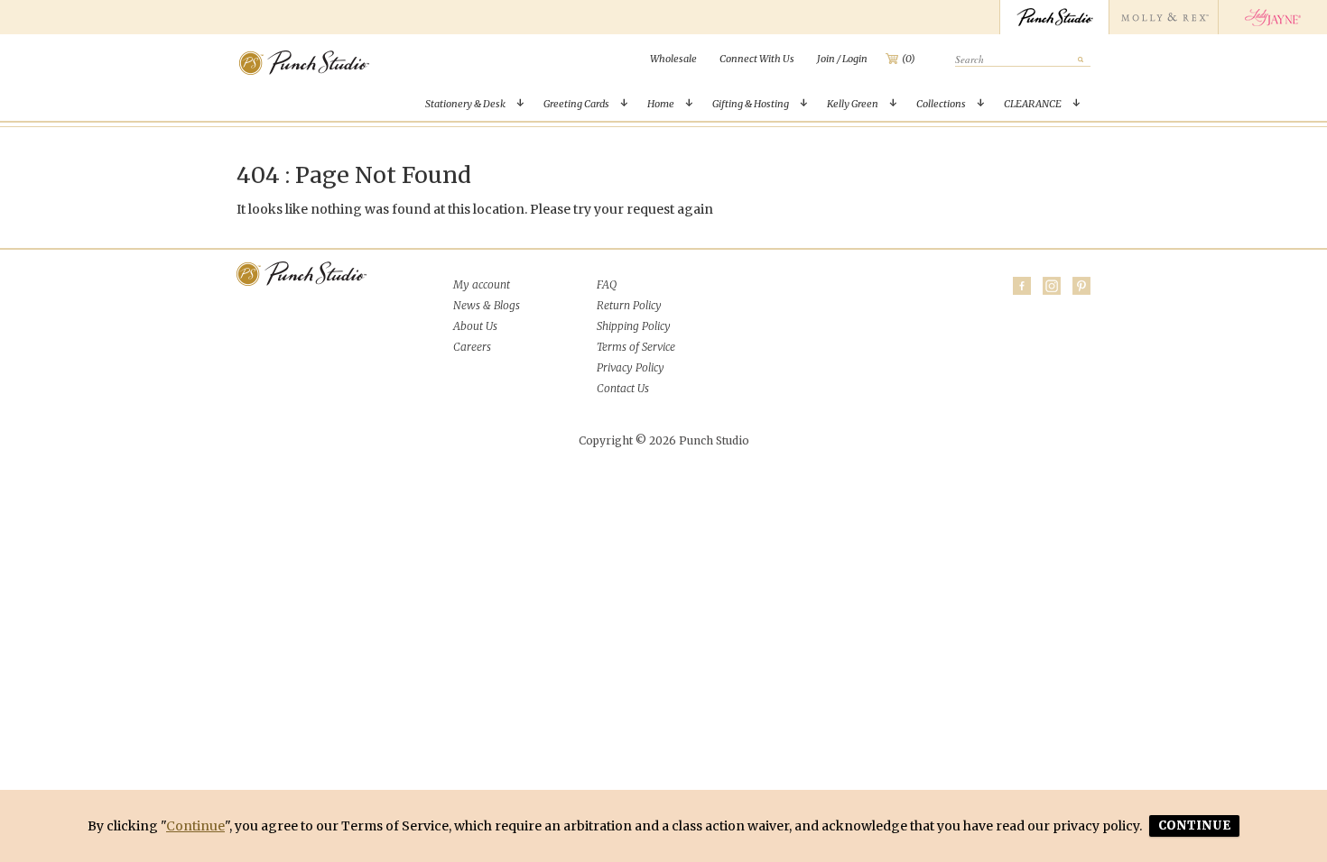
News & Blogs (486, 305)
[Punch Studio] (1054, 17)
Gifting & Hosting (750, 103)
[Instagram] (1052, 286)
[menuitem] (673, 58)
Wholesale (673, 58)
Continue (195, 826)
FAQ (607, 284)
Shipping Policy (634, 326)
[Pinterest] (1081, 286)
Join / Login (842, 58)
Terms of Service (636, 346)
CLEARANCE (1033, 103)
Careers (472, 346)
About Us (475, 326)
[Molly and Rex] (1163, 17)
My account (481, 284)
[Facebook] (1022, 286)
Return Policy (629, 305)
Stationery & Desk (465, 103)
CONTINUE (1194, 825)
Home (660, 103)
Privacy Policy (630, 367)
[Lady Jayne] (1272, 17)
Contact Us (623, 388)
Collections (941, 103)
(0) (908, 58)
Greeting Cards (576, 103)
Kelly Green (852, 103)
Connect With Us (756, 58)
